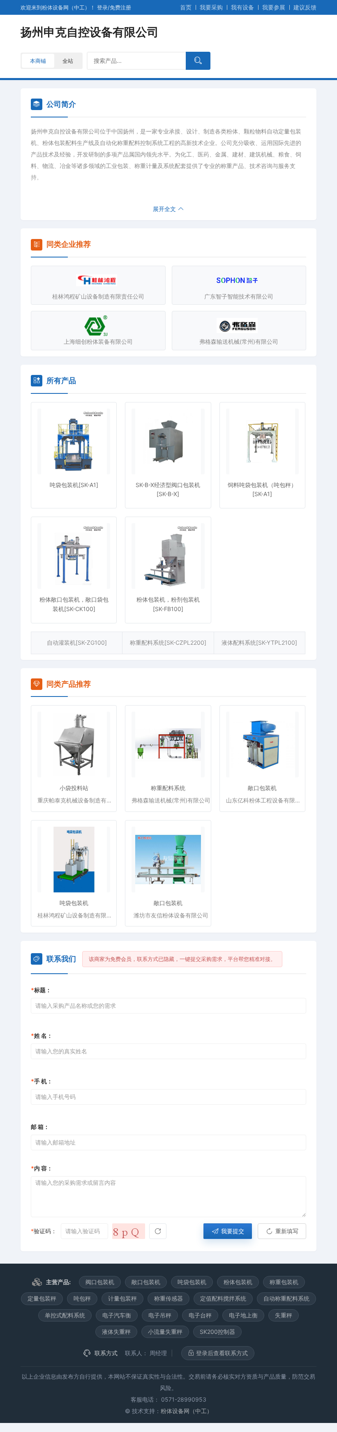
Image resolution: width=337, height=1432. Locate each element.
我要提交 (231, 1230)
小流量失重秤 (165, 1331)
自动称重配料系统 (286, 1298)
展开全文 (165, 208)
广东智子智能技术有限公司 (238, 296)
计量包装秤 (122, 1298)
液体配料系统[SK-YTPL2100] (259, 642)
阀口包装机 (99, 1281)
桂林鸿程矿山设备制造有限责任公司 (98, 296)
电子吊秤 (159, 1315)
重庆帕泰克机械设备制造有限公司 (76, 800)
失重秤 (283, 1315)
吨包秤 (82, 1298)
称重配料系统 (168, 787)
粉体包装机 (238, 1281)
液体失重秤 (116, 1331)
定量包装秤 (42, 1298)
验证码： (44, 1230)
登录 (102, 7)
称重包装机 (284, 1281)
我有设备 (242, 7)
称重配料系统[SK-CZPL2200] (168, 642)
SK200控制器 (217, 1331)
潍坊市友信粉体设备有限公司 (171, 915)
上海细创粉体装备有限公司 (98, 341)
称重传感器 (168, 1298)
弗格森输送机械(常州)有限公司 (238, 341)
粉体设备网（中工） (186, 1410)
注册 (120, 7)
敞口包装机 (262, 787)
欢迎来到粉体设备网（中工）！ (59, 7)
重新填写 (286, 1230)
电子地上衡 (243, 1315)
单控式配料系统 (65, 1315)
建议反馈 (304, 7)
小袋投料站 (74, 787)
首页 (186, 7)
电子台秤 (200, 1315)
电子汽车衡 (116, 1315)
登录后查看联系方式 (221, 1352)
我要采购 (211, 7)
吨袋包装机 (74, 902)
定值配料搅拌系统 (223, 1298)
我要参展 (273, 7)
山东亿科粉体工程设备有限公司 (265, 800)
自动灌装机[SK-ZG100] (77, 642)
